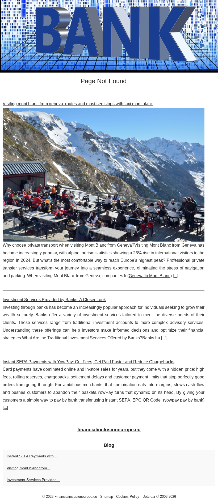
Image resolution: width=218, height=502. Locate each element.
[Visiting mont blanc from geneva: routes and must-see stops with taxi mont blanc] (103, 175)
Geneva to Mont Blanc (149, 275)
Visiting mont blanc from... (28, 468)
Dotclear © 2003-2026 (159, 497)
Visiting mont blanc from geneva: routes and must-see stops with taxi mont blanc (78, 104)
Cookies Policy (127, 497)
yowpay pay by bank (183, 400)
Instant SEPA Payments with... (32, 456)
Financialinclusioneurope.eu (75, 497)
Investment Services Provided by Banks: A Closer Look (54, 299)
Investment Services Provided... (33, 480)
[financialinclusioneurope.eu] (109, 36)
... (175, 275)
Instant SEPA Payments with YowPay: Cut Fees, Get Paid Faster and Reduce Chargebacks (88, 362)
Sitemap (106, 497)
